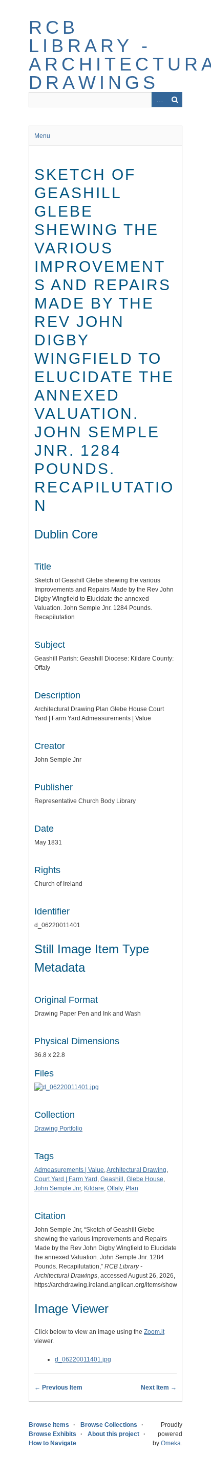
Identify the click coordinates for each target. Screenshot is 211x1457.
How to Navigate (52, 1443)
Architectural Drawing (136, 1169)
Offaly (114, 1188)
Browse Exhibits (52, 1434)
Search (174, 99)
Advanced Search (159, 99)
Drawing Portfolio (58, 1128)
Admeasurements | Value (69, 1169)
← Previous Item (58, 1387)
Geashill (111, 1179)
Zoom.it (154, 1331)
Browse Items (49, 1424)
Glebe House (144, 1179)
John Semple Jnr (57, 1188)
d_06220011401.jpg (83, 1359)
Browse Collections (108, 1424)
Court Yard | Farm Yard (65, 1179)
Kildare (94, 1188)
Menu (42, 135)
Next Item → (159, 1387)
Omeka (171, 1443)
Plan (131, 1188)
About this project (113, 1434)
